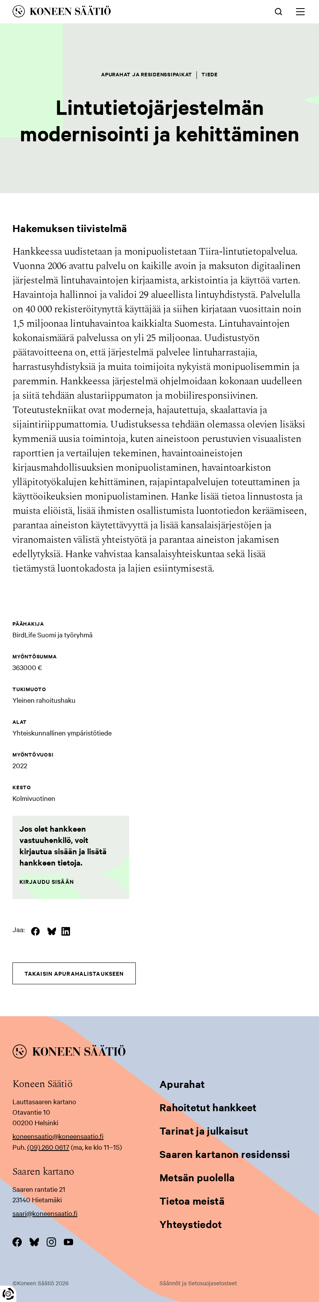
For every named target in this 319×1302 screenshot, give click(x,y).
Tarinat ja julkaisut (204, 1130)
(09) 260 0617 (48, 1146)
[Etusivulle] (102, 12)
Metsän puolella (197, 1177)
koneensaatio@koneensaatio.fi (57, 1135)
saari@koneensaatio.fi (44, 1213)
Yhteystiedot (191, 1224)
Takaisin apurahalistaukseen (74, 973)
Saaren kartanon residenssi (225, 1154)
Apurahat (182, 1084)
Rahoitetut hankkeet (208, 1107)
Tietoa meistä (192, 1200)
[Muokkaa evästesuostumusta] (8, 1294)
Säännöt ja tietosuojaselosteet (198, 1283)
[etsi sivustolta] (278, 11)
